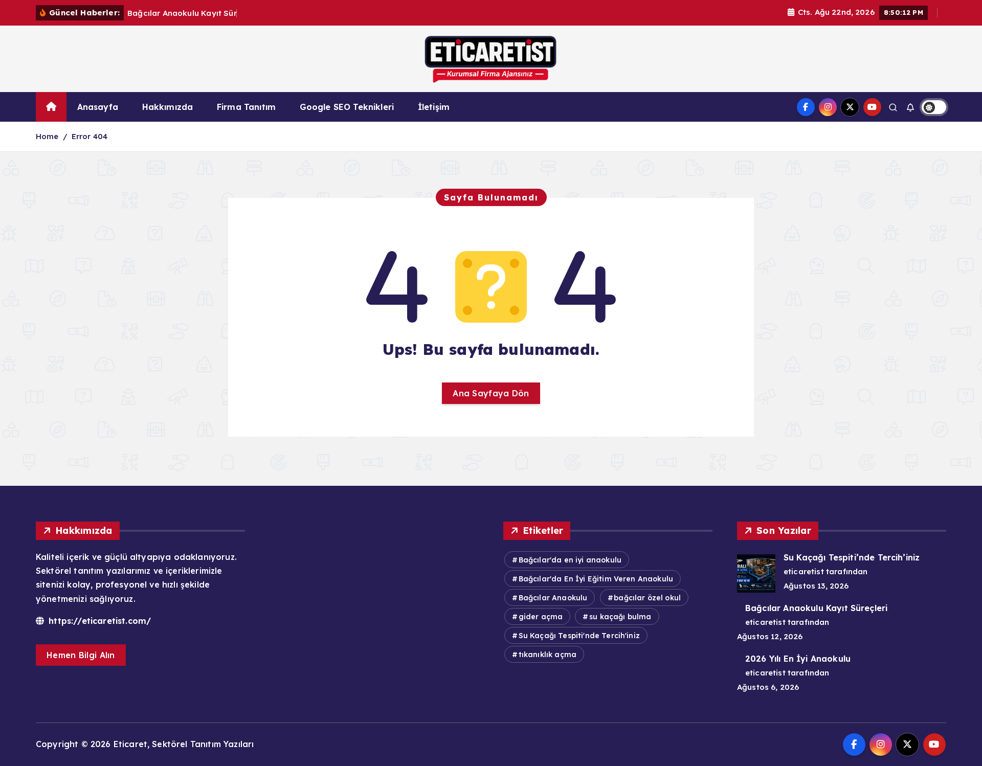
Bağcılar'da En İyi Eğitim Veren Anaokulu (596, 578)
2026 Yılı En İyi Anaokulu (798, 659)
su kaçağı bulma (620, 616)
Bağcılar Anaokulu (553, 597)
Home (47, 136)
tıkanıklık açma (547, 654)
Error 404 (89, 136)
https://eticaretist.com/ (98, 621)
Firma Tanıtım (246, 107)
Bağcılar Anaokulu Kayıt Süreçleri (816, 608)
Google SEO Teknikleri (347, 107)
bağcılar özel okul (647, 597)
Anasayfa (97, 107)
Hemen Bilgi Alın (81, 655)
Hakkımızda (167, 107)
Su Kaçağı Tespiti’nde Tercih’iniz (852, 557)
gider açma (541, 616)
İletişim (434, 107)
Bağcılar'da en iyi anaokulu (570, 560)
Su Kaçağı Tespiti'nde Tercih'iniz (579, 635)
